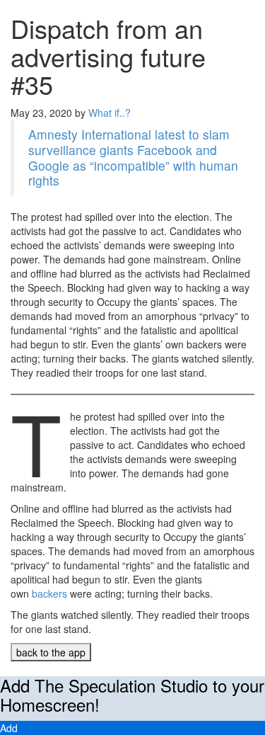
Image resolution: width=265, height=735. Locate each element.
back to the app (51, 652)
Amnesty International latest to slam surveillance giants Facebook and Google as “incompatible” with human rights (133, 157)
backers (49, 593)
